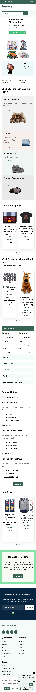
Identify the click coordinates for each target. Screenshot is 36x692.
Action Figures (26, 313)
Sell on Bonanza (7, 1)
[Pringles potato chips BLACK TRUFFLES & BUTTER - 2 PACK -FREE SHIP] (9, 519)
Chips (10, 530)
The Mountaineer (11, 474)
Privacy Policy (6, 671)
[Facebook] (3, 632)
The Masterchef (10, 417)
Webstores (22, 650)
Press (20, 647)
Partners (21, 644)
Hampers (26, 528)
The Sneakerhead (11, 445)
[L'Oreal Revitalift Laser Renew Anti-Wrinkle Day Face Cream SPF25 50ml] (9, 230)
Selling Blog (5, 650)
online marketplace (20, 562)
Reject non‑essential (16, 688)
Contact (4, 657)
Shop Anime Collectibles (18, 32)
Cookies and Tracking (8, 668)
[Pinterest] (11, 632)
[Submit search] (26, 13)
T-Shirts (26, 239)
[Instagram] (16, 632)
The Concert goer (11, 477)
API (3, 647)
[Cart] (24, 6)
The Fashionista (10, 449)
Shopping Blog (6, 653)
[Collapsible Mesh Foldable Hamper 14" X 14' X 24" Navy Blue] (26, 519)
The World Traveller (12, 471)
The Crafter (8, 414)
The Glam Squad (11, 442)
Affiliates (4, 644)
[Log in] (28, 6)
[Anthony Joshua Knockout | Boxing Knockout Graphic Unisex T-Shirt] (26, 230)
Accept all (7, 688)
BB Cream (9, 242)
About (3, 641)
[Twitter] (7, 632)
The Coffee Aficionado (12, 420)
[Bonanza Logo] (7, 6)
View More (18, 484)
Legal (20, 641)
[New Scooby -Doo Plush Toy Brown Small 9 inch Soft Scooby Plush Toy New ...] (26, 294)
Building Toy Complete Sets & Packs (9, 300)
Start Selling (18, 576)
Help (31, 1)
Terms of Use (6, 675)
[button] (16, 252)
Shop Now (7, 110)
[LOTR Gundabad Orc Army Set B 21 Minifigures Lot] (9, 294)
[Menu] (32, 6)
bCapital (21, 653)
